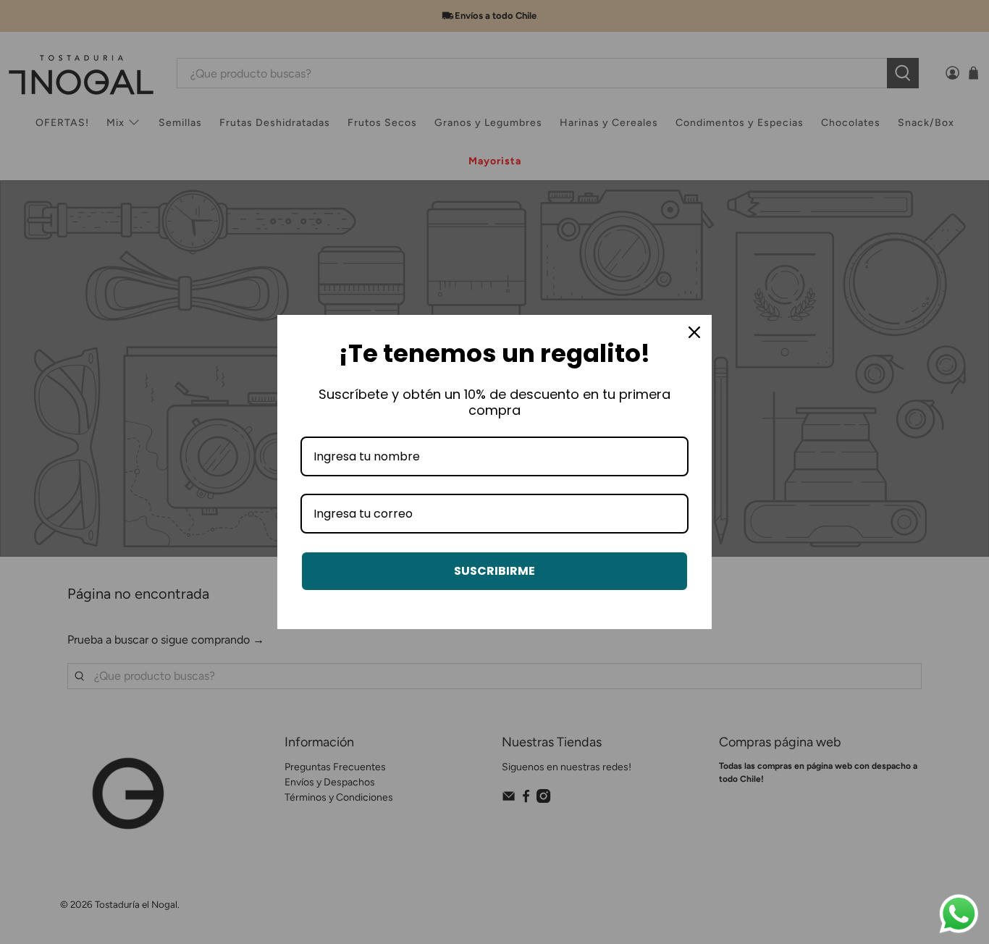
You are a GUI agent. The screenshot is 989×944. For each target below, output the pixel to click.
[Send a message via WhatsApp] (959, 914)
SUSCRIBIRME (494, 570)
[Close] (694, 332)
